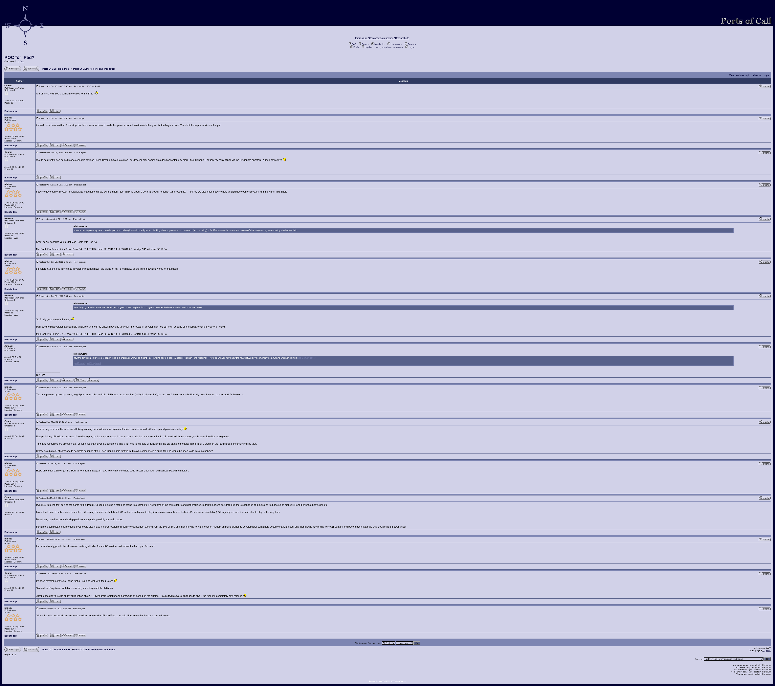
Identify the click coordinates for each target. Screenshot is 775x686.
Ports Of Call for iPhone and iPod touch (94, 69)
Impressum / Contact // (367, 38)
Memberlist (379, 44)
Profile (356, 47)
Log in (411, 47)
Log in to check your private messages (384, 47)
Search (365, 44)
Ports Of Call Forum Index (56, 69)
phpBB (381, 681)
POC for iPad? (19, 57)
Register (412, 44)
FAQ (354, 44)
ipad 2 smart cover (306, 358)
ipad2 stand (79, 363)
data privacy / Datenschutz (394, 38)
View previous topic (739, 75)
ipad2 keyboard (93, 363)
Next (22, 61)
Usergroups (396, 44)
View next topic (761, 75)
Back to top (10, 111)
